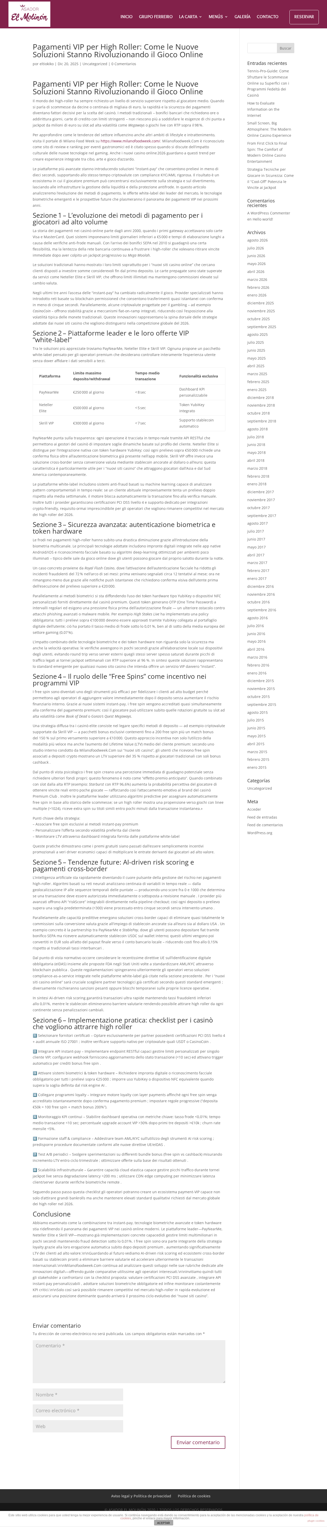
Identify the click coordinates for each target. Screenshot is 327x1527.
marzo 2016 (257, 657)
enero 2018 (256, 483)
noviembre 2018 (261, 405)
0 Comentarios (123, 63)
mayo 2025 (256, 358)
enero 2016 (256, 673)
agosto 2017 (257, 523)
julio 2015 (255, 720)
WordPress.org (259, 832)
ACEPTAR (163, 1522)
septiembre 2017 (261, 515)
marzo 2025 (257, 373)
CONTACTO (267, 17)
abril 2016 (255, 649)
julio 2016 (255, 625)
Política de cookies (194, 1496)
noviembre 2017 (261, 499)
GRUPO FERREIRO (156, 17)
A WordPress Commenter (268, 213)
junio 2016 (256, 633)
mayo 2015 (256, 735)
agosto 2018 (257, 429)
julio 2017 (255, 531)
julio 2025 (255, 342)
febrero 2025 (258, 381)
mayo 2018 (256, 452)
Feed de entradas (262, 817)
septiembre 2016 (261, 609)
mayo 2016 (256, 641)
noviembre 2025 (261, 310)
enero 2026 (256, 295)
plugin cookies (316, 1520)
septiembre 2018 (261, 421)
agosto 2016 (257, 617)
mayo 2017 (256, 547)
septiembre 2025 (261, 326)
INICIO (127, 17)
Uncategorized (95, 63)
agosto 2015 (257, 712)
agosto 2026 (257, 240)
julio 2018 (255, 436)
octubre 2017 (258, 507)
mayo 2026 (256, 263)
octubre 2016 (258, 602)
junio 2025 (256, 350)
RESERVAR (304, 16)
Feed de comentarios (265, 824)
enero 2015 (256, 767)
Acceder (254, 809)
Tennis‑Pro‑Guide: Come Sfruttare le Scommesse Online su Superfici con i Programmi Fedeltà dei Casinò (268, 83)
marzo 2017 (257, 562)
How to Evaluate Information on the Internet (263, 109)
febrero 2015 (258, 759)
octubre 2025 (258, 318)
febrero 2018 (258, 476)
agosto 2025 (257, 334)
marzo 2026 (257, 279)
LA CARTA (188, 17)
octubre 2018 (258, 413)
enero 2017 (256, 578)
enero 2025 (256, 389)
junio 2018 (256, 444)
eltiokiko (47, 63)
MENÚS (216, 17)
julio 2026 (255, 248)
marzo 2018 (257, 468)
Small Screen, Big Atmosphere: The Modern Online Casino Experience (269, 129)
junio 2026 (256, 255)
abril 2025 (255, 365)
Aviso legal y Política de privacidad (141, 1496)
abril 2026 (255, 271)
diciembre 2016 (260, 586)
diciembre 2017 (260, 491)
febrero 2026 (258, 287)
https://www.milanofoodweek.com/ (130, 141)
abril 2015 (255, 743)
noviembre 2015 (261, 688)
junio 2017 (256, 539)
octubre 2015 (258, 696)
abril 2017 (255, 555)
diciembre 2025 (260, 303)
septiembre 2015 (261, 704)
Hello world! (263, 219)
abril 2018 (255, 460)
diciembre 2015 (260, 680)
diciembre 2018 (260, 397)
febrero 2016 (258, 665)
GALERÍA (242, 17)
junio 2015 (256, 728)
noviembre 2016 (261, 594)
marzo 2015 (257, 751)
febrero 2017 (258, 570)
